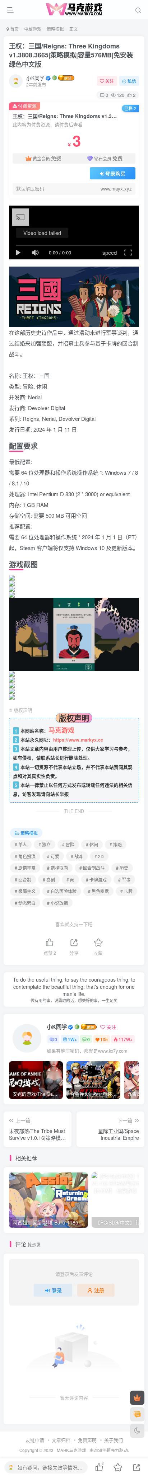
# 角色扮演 (25, 856)
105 (104, 1039)
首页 (14, 29)
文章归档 (61, 1440)
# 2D (99, 856)
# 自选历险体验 (62, 891)
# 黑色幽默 (98, 891)
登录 (57, 1290)
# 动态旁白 (25, 903)
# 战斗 (77, 856)
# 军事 (124, 879)
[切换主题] (137, 1431)
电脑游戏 (32, 29)
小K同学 (35, 77)
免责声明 (87, 1440)
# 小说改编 (57, 903)
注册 (99, 1290)
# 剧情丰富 (25, 868)
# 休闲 (92, 844)
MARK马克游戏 (71, 1450)
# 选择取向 (57, 868)
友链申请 (35, 1440)
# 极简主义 (25, 891)
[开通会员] (137, 1398)
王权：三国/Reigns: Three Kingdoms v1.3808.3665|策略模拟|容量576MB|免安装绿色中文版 (71, 55)
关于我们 (113, 1440)
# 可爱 (53, 856)
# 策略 (116, 844)
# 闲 (70, 879)
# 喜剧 (49, 879)
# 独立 (44, 844)
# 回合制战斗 (92, 868)
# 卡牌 (126, 891)
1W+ (72, 1039)
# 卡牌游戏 (96, 879)
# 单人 (21, 844)
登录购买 (115, 173)
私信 (132, 81)
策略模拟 (55, 29)
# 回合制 (23, 879)
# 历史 (122, 868)
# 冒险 (68, 844)
